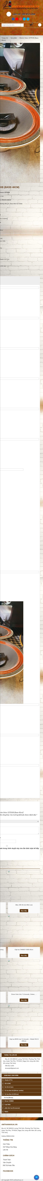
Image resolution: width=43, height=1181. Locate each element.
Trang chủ (5, 38)
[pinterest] (28, 19)
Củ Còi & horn (9, 1087)
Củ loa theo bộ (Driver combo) (14, 1090)
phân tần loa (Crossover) (12, 1108)
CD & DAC (8, 1083)
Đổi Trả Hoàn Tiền (9, 1165)
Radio (6, 1111)
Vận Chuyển (7, 1162)
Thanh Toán (7, 1159)
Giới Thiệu (6, 1144)
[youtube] (20, 19)
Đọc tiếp (24, 911)
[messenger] (36, 1179)
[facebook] (13, 19)
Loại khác (8, 1104)
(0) (32, 23)
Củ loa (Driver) (8, 1097)
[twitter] (24, 19)
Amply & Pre (8, 1080)
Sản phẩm (13, 38)
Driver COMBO (9, 1101)
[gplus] (16, 19)
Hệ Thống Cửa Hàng (10, 1147)
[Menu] (40, 25)
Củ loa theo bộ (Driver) (12, 1094)
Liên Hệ (5, 1150)
